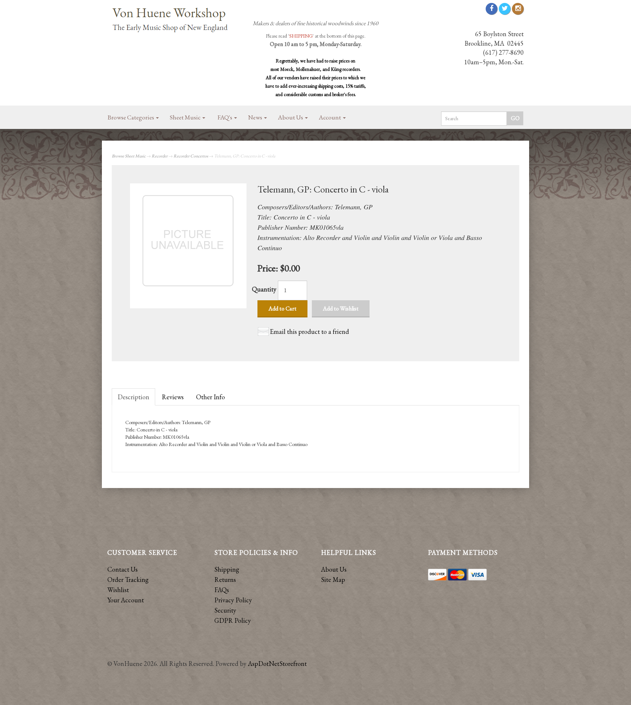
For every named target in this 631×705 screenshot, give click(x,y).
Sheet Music (186, 117)
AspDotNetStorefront (277, 663)
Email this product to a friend (309, 331)
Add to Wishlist (341, 308)
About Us (291, 117)
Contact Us (122, 569)
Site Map (333, 579)
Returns (225, 579)
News (255, 117)
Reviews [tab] (173, 397)
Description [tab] (133, 397)
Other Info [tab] (210, 397)
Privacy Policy (233, 600)
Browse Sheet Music (129, 156)
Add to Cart (282, 308)
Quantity (264, 289)
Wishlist (118, 590)
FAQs (221, 590)
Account (330, 117)
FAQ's (225, 117)
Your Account (125, 600)
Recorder (160, 156)
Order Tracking (128, 579)
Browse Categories (131, 117)
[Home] (173, 20)
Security (225, 610)
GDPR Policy (232, 620)
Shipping (226, 569)
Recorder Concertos (190, 156)
